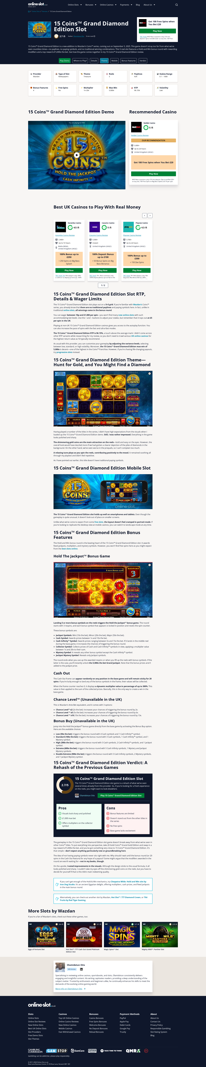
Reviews (45, 11)
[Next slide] (150, 215)
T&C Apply (143, 37)
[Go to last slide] (144, 215)
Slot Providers (34, 1032)
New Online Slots (35, 1025)
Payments (124, 4)
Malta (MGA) (63, 246)
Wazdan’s (137, 304)
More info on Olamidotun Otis (68, 988)
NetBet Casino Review (140, 135)
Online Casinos (106, 4)
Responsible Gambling (160, 1028)
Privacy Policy (156, 1025)
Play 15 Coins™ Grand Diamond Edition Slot (121, 795)
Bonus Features (129, 60)
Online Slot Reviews (37, 1021)
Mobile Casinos (65, 1028)
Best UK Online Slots (37, 1028)
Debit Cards (125, 1025)
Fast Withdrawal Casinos (70, 1032)
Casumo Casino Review (98, 235)
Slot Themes (33, 1039)
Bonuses (89, 4)
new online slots (126, 315)
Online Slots (73, 4)
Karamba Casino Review (65, 235)
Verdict (143, 60)
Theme (104, 60)
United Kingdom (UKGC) (143, 152)
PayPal (123, 1018)
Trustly (123, 1032)
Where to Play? (80, 60)
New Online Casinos (67, 1025)
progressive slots (64, 352)
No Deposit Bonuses (98, 1028)
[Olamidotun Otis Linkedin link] (81, 969)
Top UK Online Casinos (69, 1018)
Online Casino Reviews (69, 1021)
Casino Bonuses (96, 1018)
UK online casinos (139, 336)
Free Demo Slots (35, 1035)
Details (94, 60)
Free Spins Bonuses (98, 1021)
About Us (148, 4)
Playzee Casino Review (132, 235)
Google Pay (125, 1028)
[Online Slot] (37, 5)
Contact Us (155, 1021)
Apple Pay (124, 1021)
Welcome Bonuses (97, 1025)
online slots (69, 310)
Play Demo (65, 60)
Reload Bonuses (96, 1032)
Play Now (157, 31)
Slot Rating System (158, 1032)
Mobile (114, 60)
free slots (99, 522)
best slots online (69, 548)
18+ (64, 276)
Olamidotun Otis (78, 36)
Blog (138, 4)
